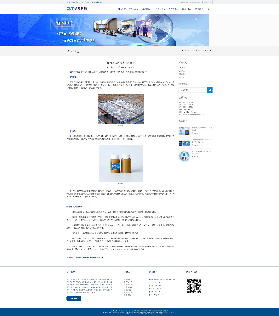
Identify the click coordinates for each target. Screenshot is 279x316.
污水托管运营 (152, 311)
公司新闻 (182, 67)
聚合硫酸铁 (123, 311)
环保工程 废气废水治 (134, 311)
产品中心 (133, 9)
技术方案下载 (207, 2)
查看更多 (73, 298)
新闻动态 (159, 9)
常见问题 (182, 74)
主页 (192, 50)
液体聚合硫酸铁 (162, 311)
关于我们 (173, 9)
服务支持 (186, 9)
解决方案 (182, 77)
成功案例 (146, 9)
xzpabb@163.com (157, 295)
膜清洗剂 (144, 311)
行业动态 (207, 50)
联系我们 (199, 9)
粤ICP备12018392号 (169, 313)
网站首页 (122, 9)
